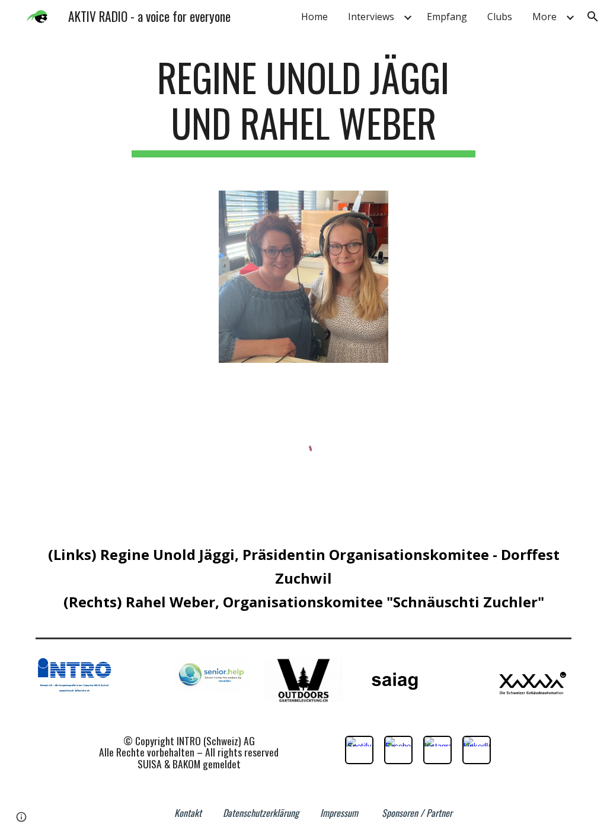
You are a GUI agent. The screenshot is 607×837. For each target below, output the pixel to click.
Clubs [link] (499, 16)
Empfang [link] (447, 16)
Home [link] (314, 16)
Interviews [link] (371, 16)
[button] (593, 16)
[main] (303, 106)
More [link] (544, 16)
